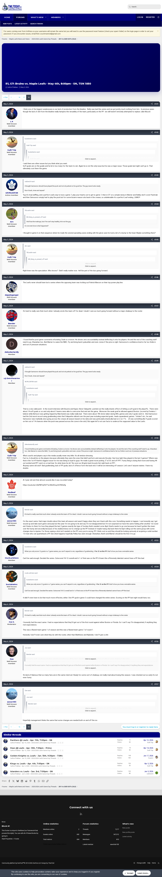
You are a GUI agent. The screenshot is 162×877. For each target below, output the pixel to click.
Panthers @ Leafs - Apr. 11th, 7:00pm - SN (31, 740)
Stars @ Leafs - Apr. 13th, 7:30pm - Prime (31, 748)
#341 (156, 104)
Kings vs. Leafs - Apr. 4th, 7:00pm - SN (29, 764)
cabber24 (150, 774)
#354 (156, 567)
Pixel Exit (51, 863)
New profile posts (128, 832)
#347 (156, 306)
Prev (6, 97)
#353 (156, 540)
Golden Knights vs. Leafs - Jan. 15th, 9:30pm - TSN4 (36, 756)
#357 (156, 684)
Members (56, 17)
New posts (7, 24)
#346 (156, 277)
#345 (156, 240)
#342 (156, 132)
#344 (156, 204)
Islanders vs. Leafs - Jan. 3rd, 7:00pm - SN (31, 771)
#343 (156, 175)
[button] (46, 17)
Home (7, 17)
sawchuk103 (114, 844)
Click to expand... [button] (91, 159)
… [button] (15, 97)
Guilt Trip (150, 742)
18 (28, 97)
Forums (20, 17)
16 (19, 97)
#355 (156, 604)
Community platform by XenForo (21, 863)
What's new (37, 17)
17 (24, 97)
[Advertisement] (81, 64)
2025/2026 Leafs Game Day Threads (43, 743)
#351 (156, 475)
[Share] (152, 104)
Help (148, 863)
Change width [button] (141, 863)
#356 (156, 641)
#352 (156, 503)
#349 (156, 361)
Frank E (150, 758)
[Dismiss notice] (158, 31)
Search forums (36, 24)
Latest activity (21, 24)
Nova (3, 822)
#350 (156, 438)
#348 (156, 334)
